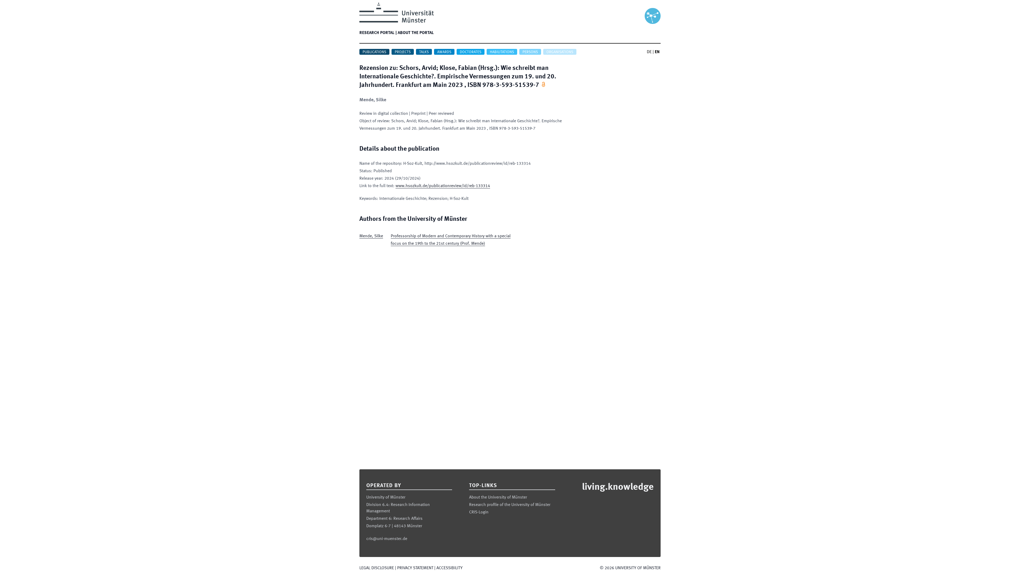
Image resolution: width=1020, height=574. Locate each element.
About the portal (416, 33)
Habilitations (502, 52)
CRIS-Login (478, 512)
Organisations (559, 52)
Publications (374, 52)
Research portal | (378, 33)
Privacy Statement (415, 568)
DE (649, 52)
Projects (403, 52)
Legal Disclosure (376, 568)
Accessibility (449, 568)
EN (657, 52)
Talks (424, 52)
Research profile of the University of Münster (509, 505)
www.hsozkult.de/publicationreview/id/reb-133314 (443, 186)
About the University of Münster (498, 497)
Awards (444, 52)
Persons (530, 52)
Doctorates (470, 52)
